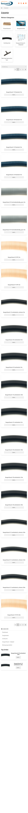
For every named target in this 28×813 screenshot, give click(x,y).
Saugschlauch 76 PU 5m (14, 285)
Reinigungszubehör (7, 59)
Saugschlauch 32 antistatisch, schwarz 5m (14, 312)
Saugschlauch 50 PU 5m (14, 257)
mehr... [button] (14, 94)
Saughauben (21, 28)
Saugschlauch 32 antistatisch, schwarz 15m (14, 560)
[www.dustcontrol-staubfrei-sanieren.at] (7, 3)
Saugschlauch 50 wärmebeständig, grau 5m (14, 230)
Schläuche (7, 43)
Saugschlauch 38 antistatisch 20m (14, 505)
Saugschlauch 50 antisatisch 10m (18, 654)
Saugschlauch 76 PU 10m (14, 615)
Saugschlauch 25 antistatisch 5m (14, 422)
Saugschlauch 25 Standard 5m (14, 174)
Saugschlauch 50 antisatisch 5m (14, 367)
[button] (25, 69)
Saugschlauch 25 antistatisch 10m (18, 664)
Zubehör (5, 629)
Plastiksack (7, 28)
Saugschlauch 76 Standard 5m (14, 92)
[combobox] (14, 66)
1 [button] (17, 69)
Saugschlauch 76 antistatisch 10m (14, 395)
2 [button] (20, 69)
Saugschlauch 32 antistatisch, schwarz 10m (14, 532)
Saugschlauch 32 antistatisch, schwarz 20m (14, 587)
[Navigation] (19, 3)
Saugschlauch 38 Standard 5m (14, 119)
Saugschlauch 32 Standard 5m (14, 147)
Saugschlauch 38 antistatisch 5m (14, 340)
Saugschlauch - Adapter (21, 43)
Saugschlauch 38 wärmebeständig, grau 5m (14, 202)
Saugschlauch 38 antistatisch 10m (14, 450)
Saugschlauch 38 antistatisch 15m (14, 477)
